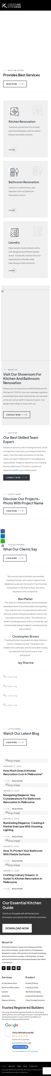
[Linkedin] (19, 968)
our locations (33, 1051)
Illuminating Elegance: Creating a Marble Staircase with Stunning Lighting (23, 826)
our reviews (20, 1051)
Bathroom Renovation (10, 987)
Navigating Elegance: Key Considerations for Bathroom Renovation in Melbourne (22, 798)
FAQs (19, 1066)
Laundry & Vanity (32, 987)
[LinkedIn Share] (3, 536)
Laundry (5, 992)
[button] (2, 545)
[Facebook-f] (4, 968)
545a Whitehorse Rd (23, 1032)
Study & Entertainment (34, 996)
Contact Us (33, 1066)
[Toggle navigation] (48, 5)
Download (13, 928)
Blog (25, 1066)
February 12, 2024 (12, 766)
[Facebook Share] (3, 531)
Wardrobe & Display (33, 992)
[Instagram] (9, 968)
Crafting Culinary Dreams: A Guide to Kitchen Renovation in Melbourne (22, 878)
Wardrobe (6, 996)
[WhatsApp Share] (3, 541)
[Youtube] (14, 968)
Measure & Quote (8, 1000)
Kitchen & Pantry (32, 983)
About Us (12, 1066)
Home (4, 1066)
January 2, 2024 (11, 791)
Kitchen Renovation (9, 983)
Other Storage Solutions (35, 1000)
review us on (19, 1046)
